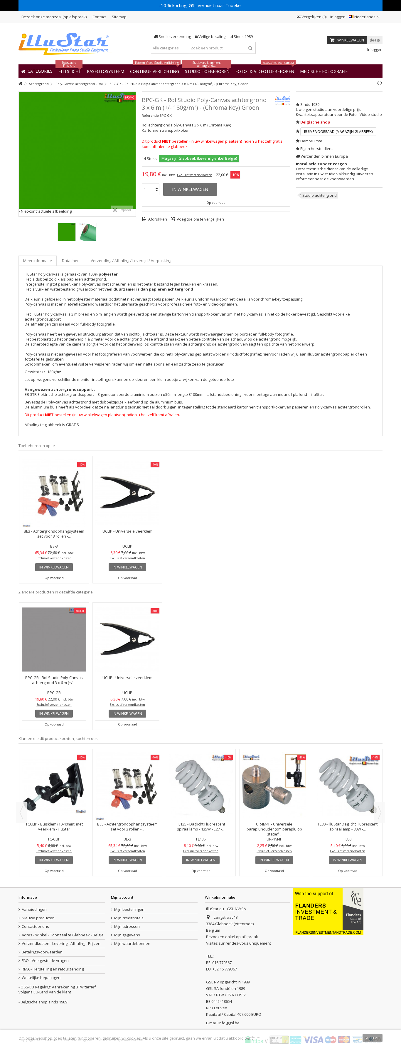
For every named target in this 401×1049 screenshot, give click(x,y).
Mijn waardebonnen (132, 943)
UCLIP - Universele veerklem (127, 531)
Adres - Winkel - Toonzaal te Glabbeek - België (63, 935)
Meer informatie (37, 260)
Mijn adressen (127, 926)
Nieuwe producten (38, 917)
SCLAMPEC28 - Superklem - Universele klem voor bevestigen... (347, 776)
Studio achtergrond (319, 195)
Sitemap (119, 16)
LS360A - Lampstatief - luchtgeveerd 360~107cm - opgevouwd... (200, 776)
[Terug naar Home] (20, 84)
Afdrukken (157, 219)
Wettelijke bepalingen (41, 977)
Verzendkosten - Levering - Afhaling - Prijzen (61, 943)
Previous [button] (21, 812)
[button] (324, 71)
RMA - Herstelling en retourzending (53, 969)
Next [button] (379, 812)
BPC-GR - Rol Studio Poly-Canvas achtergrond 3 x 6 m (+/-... (54, 680)
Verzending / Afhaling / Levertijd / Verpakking (131, 260)
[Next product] (381, 82)
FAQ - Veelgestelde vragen (45, 960)
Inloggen (337, 16)
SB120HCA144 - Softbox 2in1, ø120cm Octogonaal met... (127, 776)
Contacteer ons (35, 926)
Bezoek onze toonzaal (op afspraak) (54, 16)
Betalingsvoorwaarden (42, 952)
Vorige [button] (21, 154)
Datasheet (71, 260)
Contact (99, 16)
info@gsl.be (229, 1022)
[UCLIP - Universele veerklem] (127, 493)
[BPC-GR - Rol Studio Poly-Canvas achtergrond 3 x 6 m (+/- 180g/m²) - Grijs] (54, 639)
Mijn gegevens (127, 935)
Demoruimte (311, 141)
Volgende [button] (132, 154)
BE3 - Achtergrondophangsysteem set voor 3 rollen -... (54, 533)
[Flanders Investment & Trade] (328, 911)
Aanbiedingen (34, 909)
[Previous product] (378, 82)
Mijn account (122, 897)
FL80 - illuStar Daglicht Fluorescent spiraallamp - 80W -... (54, 826)
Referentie (150, 115)
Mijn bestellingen (129, 909)
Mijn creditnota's (129, 917)
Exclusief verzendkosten (194, 175)
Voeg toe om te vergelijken (200, 219)
